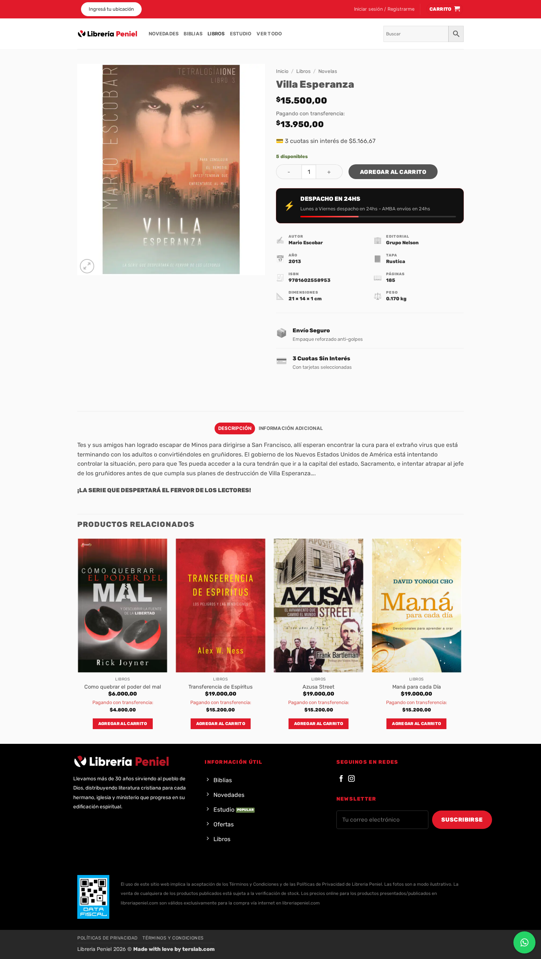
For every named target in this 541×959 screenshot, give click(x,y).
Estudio (241, 33)
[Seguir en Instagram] (351, 779)
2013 (295, 261)
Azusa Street (319, 687)
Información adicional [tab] (291, 428)
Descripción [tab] (235, 428)
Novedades (163, 33)
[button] (384, 9)
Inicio (282, 71)
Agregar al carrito (393, 171)
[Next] (461, 640)
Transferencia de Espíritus (220, 687)
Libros (216, 33)
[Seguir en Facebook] (341, 779)
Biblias (193, 33)
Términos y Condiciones (173, 938)
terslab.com (198, 949)
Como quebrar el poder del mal (122, 687)
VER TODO (269, 33)
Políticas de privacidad (107, 938)
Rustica (395, 261)
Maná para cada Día (416, 687)
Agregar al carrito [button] (122, 723)
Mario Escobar (306, 242)
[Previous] (77, 640)
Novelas (327, 71)
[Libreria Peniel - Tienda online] (107, 34)
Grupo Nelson (402, 242)
